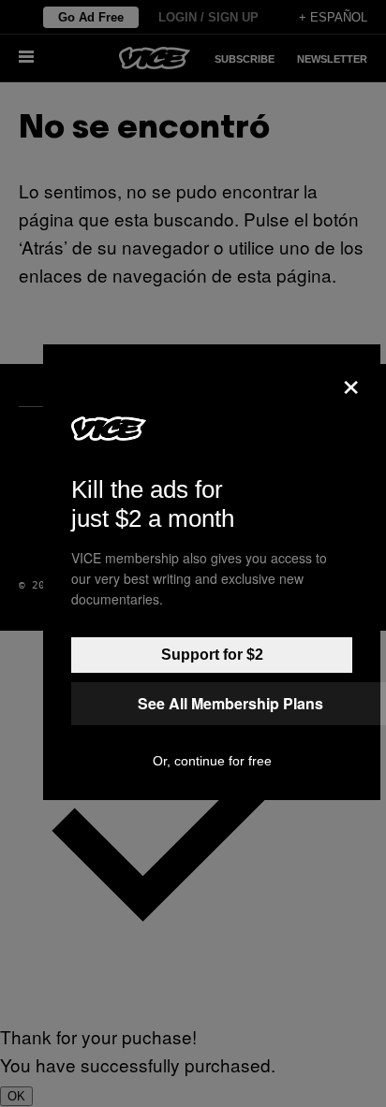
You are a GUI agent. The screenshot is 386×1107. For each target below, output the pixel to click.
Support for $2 (212, 655)
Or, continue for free (212, 760)
